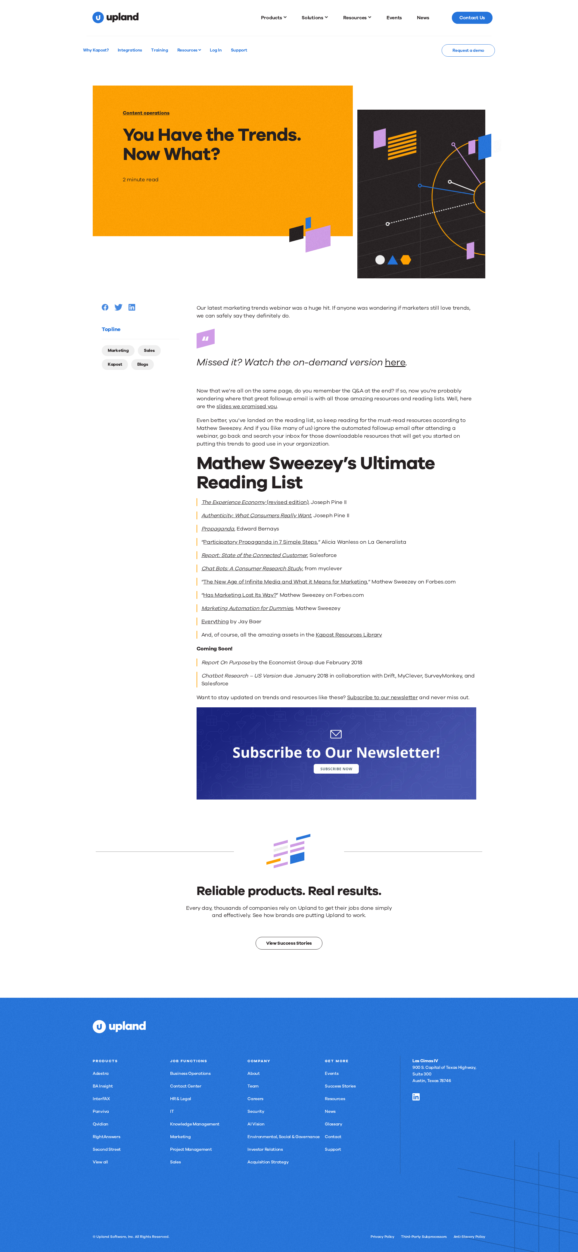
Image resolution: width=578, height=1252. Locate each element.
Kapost (115, 364)
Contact (333, 1137)
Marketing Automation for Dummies (247, 608)
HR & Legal (180, 1099)
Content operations (146, 113)
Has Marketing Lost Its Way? (239, 595)
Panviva (101, 1111)
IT (172, 1111)
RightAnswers (106, 1137)
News (330, 1111)
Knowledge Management (194, 1124)
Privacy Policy (382, 1236)
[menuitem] (273, 18)
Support (333, 1149)
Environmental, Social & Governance (283, 1137)
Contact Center (185, 1086)
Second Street (107, 1149)
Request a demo (468, 50)
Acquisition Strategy (267, 1162)
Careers (255, 1099)
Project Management (191, 1149)
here (395, 362)
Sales (149, 350)
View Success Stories (289, 943)
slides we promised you (246, 406)
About (253, 1073)
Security (255, 1111)
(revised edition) (254, 502)
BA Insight (103, 1086)
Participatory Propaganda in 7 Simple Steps (260, 542)
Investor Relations (265, 1149)
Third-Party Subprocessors (424, 1236)
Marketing (118, 350)
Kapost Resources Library (349, 634)
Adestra (101, 1073)
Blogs (142, 364)
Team (253, 1086)
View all (100, 1162)
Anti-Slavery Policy (469, 1236)
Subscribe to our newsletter (382, 697)
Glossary (333, 1124)
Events (331, 1073)
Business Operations (190, 1073)
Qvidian (100, 1124)
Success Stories (340, 1086)
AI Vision (255, 1124)
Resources (187, 50)
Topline (111, 329)
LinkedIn (416, 1096)
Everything (215, 621)
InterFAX (101, 1099)
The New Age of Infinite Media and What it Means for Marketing (285, 581)
